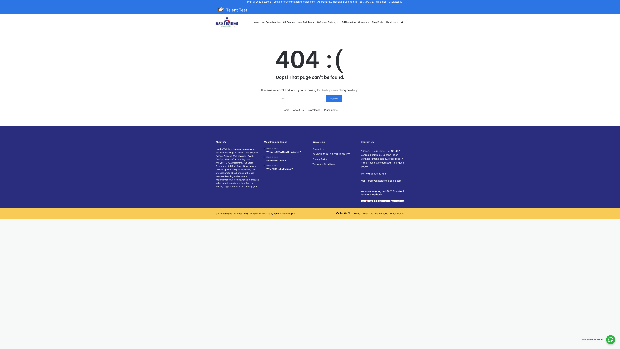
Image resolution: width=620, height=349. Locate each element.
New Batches (305, 22)
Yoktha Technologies (284, 213)
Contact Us (318, 149)
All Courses (289, 22)
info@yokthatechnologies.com (384, 180)
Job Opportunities (271, 22)
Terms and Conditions (323, 164)
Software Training (326, 22)
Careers (362, 22)
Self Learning (349, 22)
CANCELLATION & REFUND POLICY (331, 154)
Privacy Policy (319, 159)
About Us (391, 22)
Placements (331, 109)
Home (256, 22)
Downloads (314, 109)
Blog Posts (377, 22)
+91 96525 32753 (376, 173)
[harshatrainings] (227, 22)
